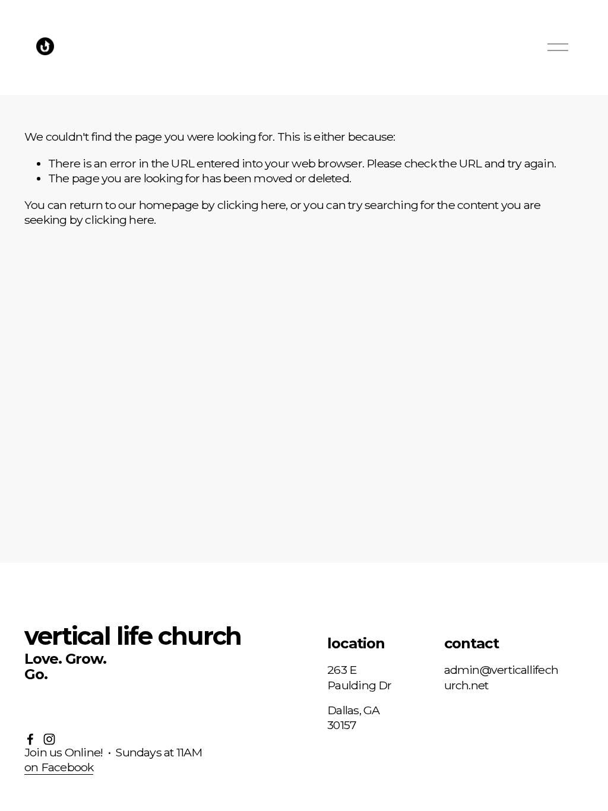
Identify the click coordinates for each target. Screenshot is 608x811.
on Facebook (58, 767)
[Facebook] (30, 739)
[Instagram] (49, 739)
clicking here (251, 205)
